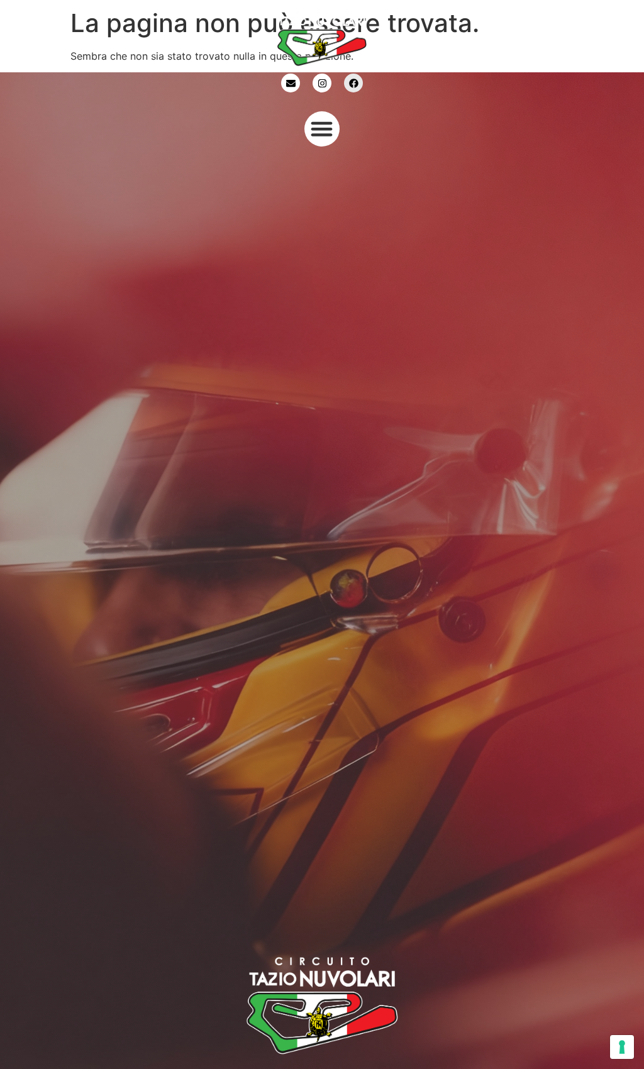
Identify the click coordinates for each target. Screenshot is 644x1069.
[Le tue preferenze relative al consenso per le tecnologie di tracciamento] (622, 1047)
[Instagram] (322, 83)
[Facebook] (353, 83)
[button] (322, 129)
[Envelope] (290, 83)
